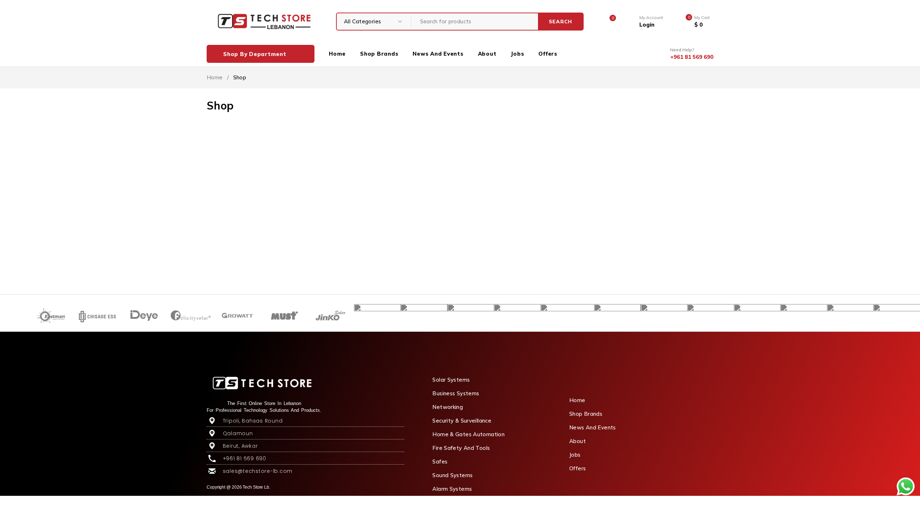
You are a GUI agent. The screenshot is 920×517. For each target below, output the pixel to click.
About (577, 441)
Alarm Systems (452, 488)
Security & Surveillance (461, 420)
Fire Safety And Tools (461, 447)
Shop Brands (585, 413)
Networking (447, 407)
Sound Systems (452, 475)
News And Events (592, 427)
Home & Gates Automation (468, 434)
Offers (577, 468)
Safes (439, 461)
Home (215, 77)
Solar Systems (451, 379)
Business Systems (455, 393)
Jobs (575, 454)
